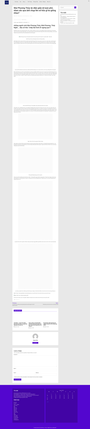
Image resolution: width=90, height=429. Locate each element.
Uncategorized (16, 419)
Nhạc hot (15, 407)
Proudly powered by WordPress (39, 427)
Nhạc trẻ (48, 1)
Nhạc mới (15, 408)
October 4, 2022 (16, 326)
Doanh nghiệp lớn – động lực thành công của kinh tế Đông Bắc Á (24, 394)
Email (15, 372)
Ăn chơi (15, 403)
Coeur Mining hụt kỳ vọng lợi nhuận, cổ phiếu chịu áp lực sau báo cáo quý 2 (26, 395)
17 (47, 396)
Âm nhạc (16, 1)
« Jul (47, 401)
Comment (16, 354)
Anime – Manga (42, 1)
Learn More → (35, 342)
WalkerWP (54, 427)
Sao (20, 1)
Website (37, 372)
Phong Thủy (35, 1)
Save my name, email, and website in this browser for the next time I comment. (28, 376)
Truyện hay (15, 418)
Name (15, 368)
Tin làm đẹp (16, 416)
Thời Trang (30, 1)
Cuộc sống (15, 405)
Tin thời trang (16, 417)
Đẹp (14, 406)
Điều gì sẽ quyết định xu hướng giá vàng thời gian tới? (23, 396)
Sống (24, 1)
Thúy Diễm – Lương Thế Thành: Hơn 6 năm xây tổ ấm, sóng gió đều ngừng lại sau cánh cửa (20, 324)
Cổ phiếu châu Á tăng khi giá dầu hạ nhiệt (21, 397)
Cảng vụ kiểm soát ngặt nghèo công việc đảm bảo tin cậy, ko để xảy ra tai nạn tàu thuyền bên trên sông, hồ (35, 324)
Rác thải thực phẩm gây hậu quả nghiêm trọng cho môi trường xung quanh (50, 324)
